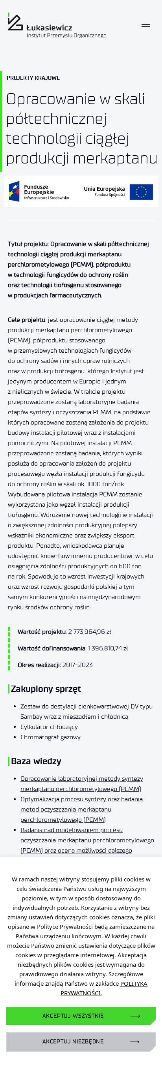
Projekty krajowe (33, 77)
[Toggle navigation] (145, 25)
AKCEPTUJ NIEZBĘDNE (73, 1041)
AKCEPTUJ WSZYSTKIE (72, 1016)
